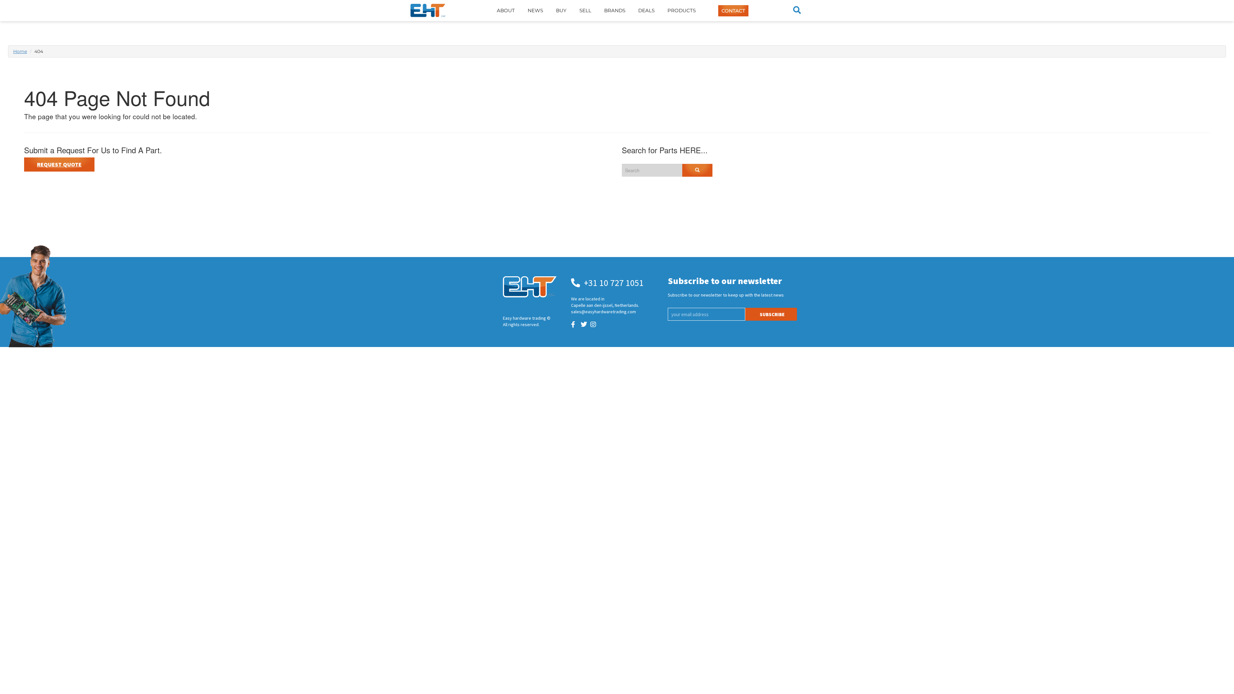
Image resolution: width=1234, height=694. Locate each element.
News (535, 10)
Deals (646, 10)
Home (20, 51)
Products (681, 10)
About (506, 10)
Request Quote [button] (59, 164)
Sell (585, 10)
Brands (614, 10)
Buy (561, 10)
